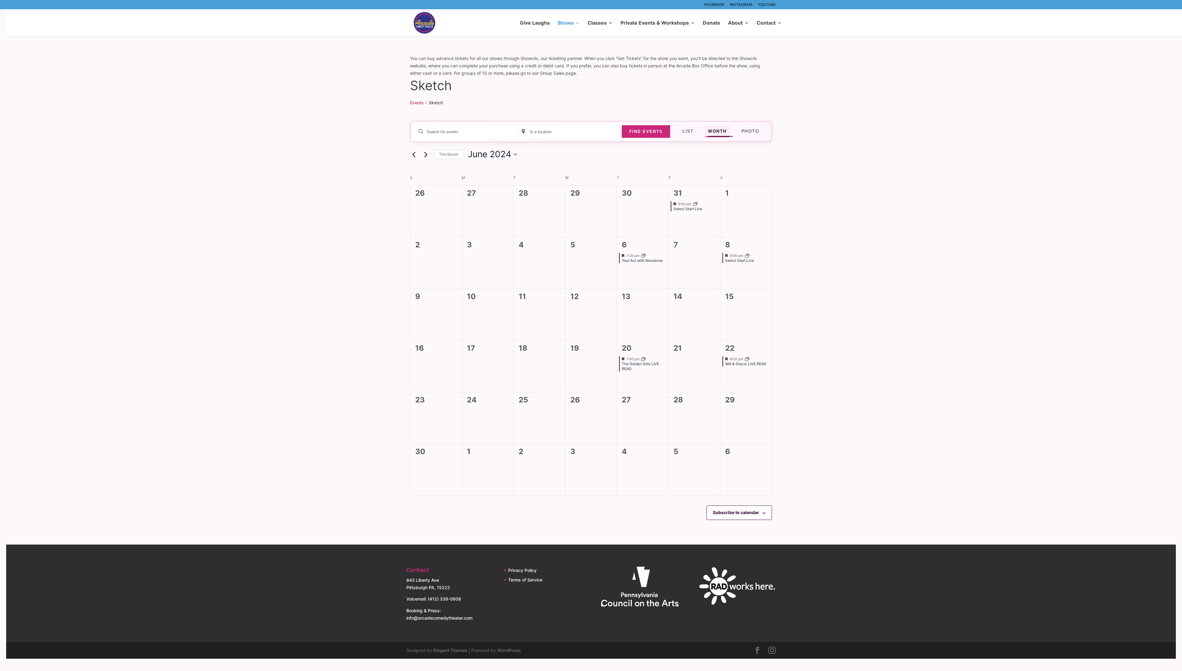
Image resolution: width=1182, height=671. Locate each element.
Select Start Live (687, 208)
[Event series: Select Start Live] (695, 204)
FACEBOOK (714, 5)
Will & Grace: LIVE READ (745, 363)
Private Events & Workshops (655, 23)
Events (417, 102)
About (735, 23)
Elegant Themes (450, 650)
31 (677, 193)
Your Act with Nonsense (642, 260)
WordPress (509, 650)
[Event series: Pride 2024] (643, 359)
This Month (448, 154)
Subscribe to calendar (736, 512)
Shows (565, 23)
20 (627, 348)
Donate (711, 23)
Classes (597, 23)
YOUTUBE (767, 5)
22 (729, 348)
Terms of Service (525, 579)
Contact (766, 23)
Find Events (646, 131)
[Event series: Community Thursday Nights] (643, 255)
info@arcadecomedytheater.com (439, 618)
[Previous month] (413, 154)
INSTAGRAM (741, 5)
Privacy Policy (522, 570)
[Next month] (425, 154)
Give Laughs (535, 23)
